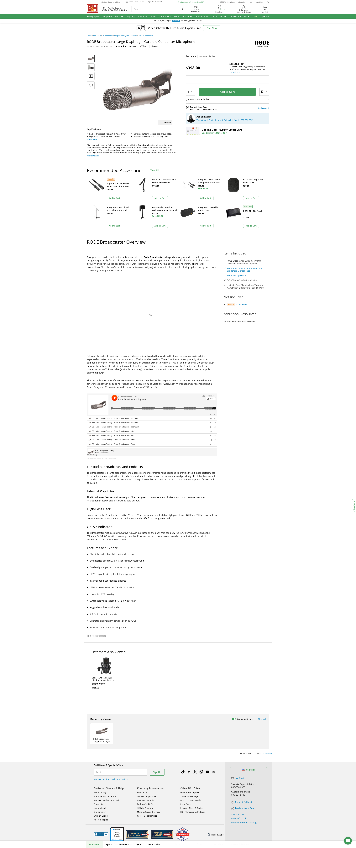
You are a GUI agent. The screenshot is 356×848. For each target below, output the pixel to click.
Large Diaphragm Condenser (125, 36)
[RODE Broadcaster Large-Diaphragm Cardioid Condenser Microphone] (137, 89)
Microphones (107, 36)
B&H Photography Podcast (192, 812)
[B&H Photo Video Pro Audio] (94, 8)
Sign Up (157, 772)
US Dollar (250, 769)
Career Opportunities (147, 815)
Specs (109, 844)
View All (154, 170)
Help (250, 2)
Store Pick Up (238, 814)
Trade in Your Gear (245, 808)
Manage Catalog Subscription (107, 800)
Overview (94, 844)
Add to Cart (227, 92)
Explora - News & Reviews (192, 808)
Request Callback (243, 802)
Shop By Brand (101, 815)
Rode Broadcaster (110, 458)
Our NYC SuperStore (146, 796)
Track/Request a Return (105, 796)
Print (156, 46)
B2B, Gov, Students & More (110, 2)
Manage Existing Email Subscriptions (111, 779)
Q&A (138, 844)
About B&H (142, 792)
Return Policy (100, 792)
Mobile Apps (217, 834)
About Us (241, 2)
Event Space (186, 804)
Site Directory (100, 812)
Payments (98, 804)
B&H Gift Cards (239, 818)
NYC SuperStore (229, 2)
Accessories (154, 844)
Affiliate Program (145, 808)
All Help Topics (101, 819)
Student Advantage (189, 796)
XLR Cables (241, 304)
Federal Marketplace (189, 792)
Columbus (176, 21)
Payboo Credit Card (146, 804)
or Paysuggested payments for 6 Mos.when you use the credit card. (247, 68)
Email (98, 772)
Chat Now (212, 28)
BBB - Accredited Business (101, 834)
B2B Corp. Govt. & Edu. (191, 800)
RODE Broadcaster (146, 36)
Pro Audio (97, 36)
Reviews (124, 844)
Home (89, 36)
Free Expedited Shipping (244, 822)
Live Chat (259, 2)
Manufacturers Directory (148, 812)
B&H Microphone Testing (95, 458)
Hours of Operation (146, 800)
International (100, 808)
